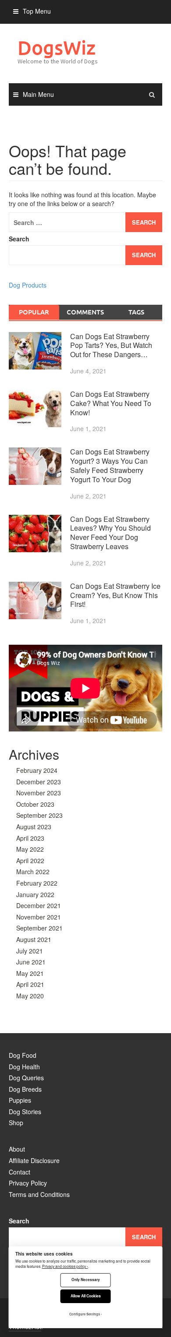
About (17, 1149)
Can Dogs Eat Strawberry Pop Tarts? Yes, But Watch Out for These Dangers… (111, 345)
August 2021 (33, 939)
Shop (16, 1122)
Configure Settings (84, 1314)
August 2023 (33, 826)
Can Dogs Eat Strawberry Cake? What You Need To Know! (110, 403)
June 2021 (31, 961)
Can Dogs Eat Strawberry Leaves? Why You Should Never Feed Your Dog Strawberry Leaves (110, 532)
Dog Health (24, 1066)
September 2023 (39, 815)
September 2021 (39, 927)
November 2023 (38, 792)
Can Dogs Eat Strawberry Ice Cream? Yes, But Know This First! (115, 595)
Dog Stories (25, 1111)
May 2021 (30, 973)
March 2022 (33, 871)
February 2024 (36, 770)
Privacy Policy (28, 1182)
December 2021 (38, 905)
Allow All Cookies (86, 1296)
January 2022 (35, 894)
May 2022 (30, 849)
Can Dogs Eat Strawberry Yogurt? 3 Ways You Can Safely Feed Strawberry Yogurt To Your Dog (110, 465)
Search (19, 238)
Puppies (20, 1100)
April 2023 (30, 838)
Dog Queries (26, 1077)
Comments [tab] (85, 311)
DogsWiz (57, 47)
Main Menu (38, 94)
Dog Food (22, 1055)
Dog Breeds (25, 1089)
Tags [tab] (136, 311)
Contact (19, 1171)
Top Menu (37, 11)
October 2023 (35, 804)
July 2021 (29, 950)
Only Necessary (85, 1279)
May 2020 (30, 995)
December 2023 (38, 781)
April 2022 (30, 860)
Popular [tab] (34, 311)
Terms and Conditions (39, 1194)
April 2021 (30, 984)
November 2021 (38, 916)
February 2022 (36, 883)
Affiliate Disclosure (34, 1160)
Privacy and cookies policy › (65, 1266)
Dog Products (27, 285)
